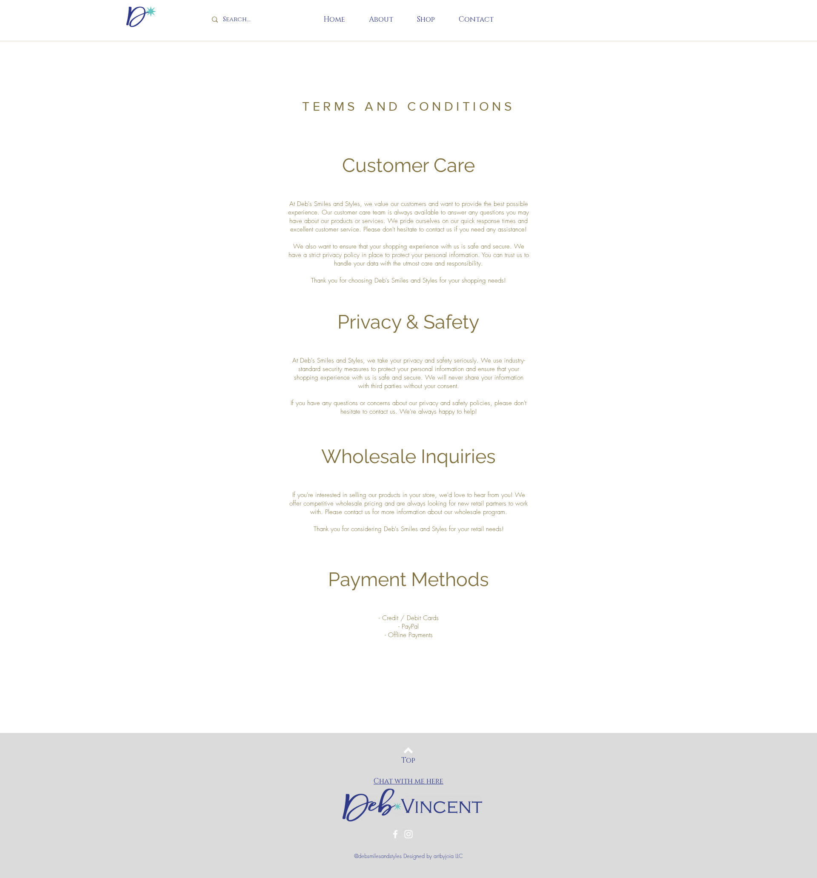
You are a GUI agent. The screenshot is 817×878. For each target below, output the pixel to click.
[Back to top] (408, 750)
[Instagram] (408, 834)
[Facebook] (395, 834)
